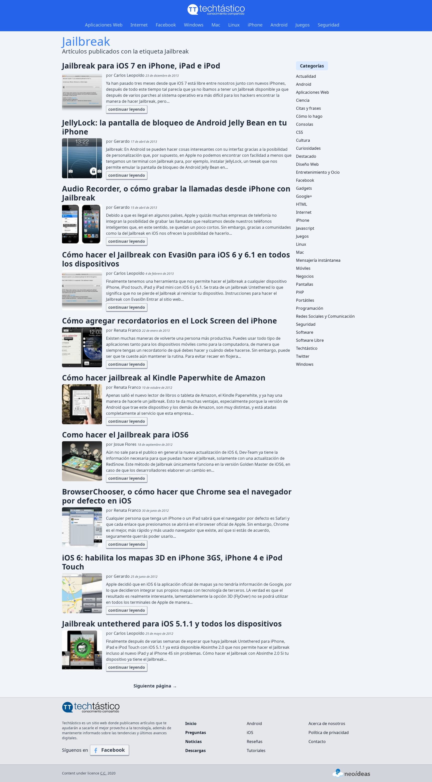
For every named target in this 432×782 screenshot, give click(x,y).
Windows (194, 25)
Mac (216, 25)
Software (304, 332)
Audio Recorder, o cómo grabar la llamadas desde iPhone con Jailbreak (176, 193)
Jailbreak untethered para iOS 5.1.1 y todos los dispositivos (172, 623)
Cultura (303, 140)
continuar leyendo (126, 109)
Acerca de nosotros (326, 723)
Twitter (303, 356)
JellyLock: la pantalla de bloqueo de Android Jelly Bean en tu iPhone (174, 127)
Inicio (190, 723)
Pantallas (304, 284)
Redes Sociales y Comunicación (325, 316)
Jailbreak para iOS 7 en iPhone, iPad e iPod (141, 65)
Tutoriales (256, 750)
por (142, 75)
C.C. (103, 773)
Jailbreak (86, 41)
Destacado (306, 156)
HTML (301, 204)
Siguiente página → (155, 686)
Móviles (303, 268)
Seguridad (328, 25)
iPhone (255, 25)
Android (279, 25)
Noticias (193, 741)
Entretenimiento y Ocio (318, 172)
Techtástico (307, 348)
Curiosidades (308, 148)
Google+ (304, 196)
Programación (309, 308)
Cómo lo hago (309, 116)
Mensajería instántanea (318, 260)
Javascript (305, 228)
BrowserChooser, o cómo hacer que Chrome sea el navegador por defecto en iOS (177, 496)
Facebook (166, 25)
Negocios (305, 276)
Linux (234, 25)
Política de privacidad (328, 732)
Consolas (304, 124)
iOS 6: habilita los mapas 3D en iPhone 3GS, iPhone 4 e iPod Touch (172, 562)
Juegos (303, 25)
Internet (139, 25)
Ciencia (303, 100)
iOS (250, 732)
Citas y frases (308, 108)
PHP (300, 292)
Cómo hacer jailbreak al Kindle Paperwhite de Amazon (164, 377)
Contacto (317, 741)
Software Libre (310, 340)
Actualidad (306, 76)
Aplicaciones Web (103, 25)
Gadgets (304, 188)
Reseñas (254, 741)
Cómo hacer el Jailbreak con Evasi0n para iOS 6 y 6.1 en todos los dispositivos (176, 259)
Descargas (195, 750)
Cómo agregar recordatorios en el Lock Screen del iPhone (169, 320)
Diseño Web (307, 164)
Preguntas (195, 732)
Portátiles (305, 300)
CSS (299, 132)
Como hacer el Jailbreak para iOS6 (125, 434)
